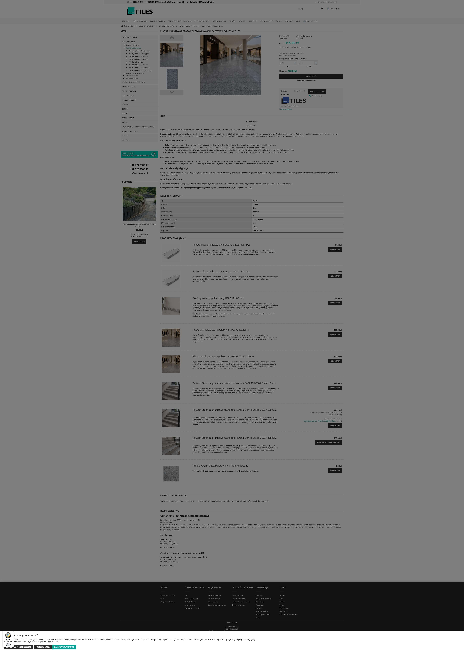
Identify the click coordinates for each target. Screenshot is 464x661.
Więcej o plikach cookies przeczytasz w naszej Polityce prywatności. (31, 642)
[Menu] (12, 632)
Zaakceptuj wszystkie (64, 647)
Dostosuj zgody (43, 647)
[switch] (8, 644)
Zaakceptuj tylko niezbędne (18, 647)
